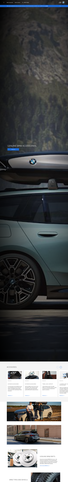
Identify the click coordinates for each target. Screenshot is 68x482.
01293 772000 (26, 2)
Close (60, 6)
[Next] (61, 367)
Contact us (13, 149)
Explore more (55, 440)
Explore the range (54, 419)
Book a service (17, 2)
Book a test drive (10, 2)
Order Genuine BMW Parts (44, 465)
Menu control (4, 2)
